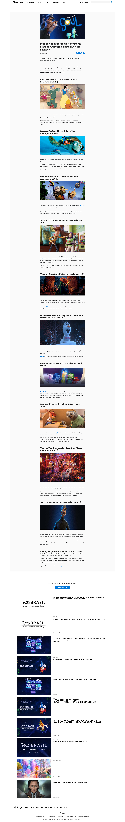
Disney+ (63, 72)
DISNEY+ (26, 807)
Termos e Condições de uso (60, 816)
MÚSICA (56, 807)
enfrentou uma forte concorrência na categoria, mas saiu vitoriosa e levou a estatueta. (62, 356)
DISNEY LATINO (63, 807)
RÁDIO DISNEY (39, 807)
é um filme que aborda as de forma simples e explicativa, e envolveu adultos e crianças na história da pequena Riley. (62, 394)
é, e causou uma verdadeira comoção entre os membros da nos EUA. (62, 115)
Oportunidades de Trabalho (71, 816)
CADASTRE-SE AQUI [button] (62, 587)
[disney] (18, 807)
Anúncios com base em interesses (83, 816)
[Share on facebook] (77, 53)
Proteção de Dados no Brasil (50, 816)
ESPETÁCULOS (48, 807)
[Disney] (15, 2)
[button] (86, 2)
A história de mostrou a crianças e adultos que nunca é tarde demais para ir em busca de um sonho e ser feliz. (61, 212)
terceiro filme (43, 258)
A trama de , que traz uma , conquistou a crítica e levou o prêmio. (62, 307)
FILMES (32, 807)
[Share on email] (81, 53)
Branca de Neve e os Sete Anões (48, 114)
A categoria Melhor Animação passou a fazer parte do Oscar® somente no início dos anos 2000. (61, 160)
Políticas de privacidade (40, 816)
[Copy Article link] (84, 53)
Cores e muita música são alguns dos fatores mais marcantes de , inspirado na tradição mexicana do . (62, 488)
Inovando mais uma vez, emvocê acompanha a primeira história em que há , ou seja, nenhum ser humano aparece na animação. (62, 433)
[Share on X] (79, 53)
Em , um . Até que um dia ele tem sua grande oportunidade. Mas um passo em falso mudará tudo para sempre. (62, 542)
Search (111, 2)
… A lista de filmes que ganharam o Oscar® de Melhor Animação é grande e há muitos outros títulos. (62, 554)
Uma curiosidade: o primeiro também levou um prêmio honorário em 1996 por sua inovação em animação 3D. (62, 266)
